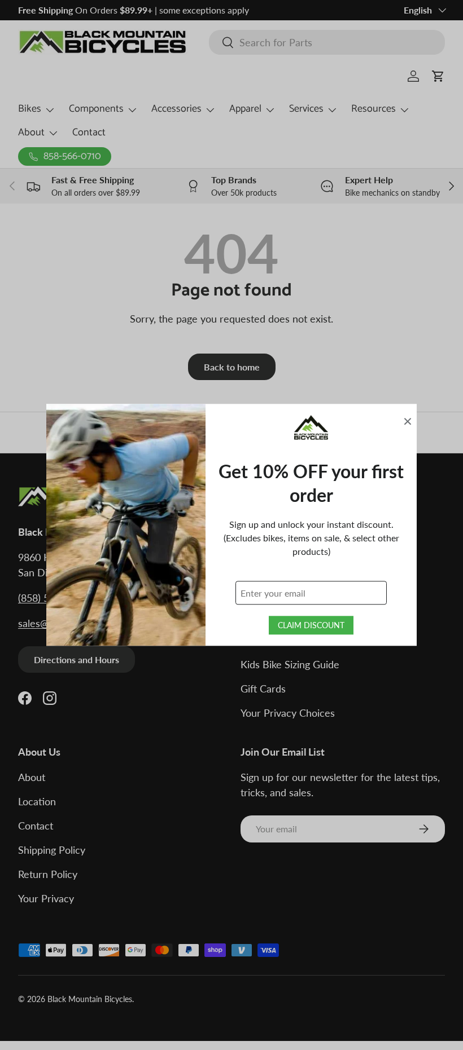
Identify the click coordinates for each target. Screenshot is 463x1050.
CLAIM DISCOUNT (311, 625)
